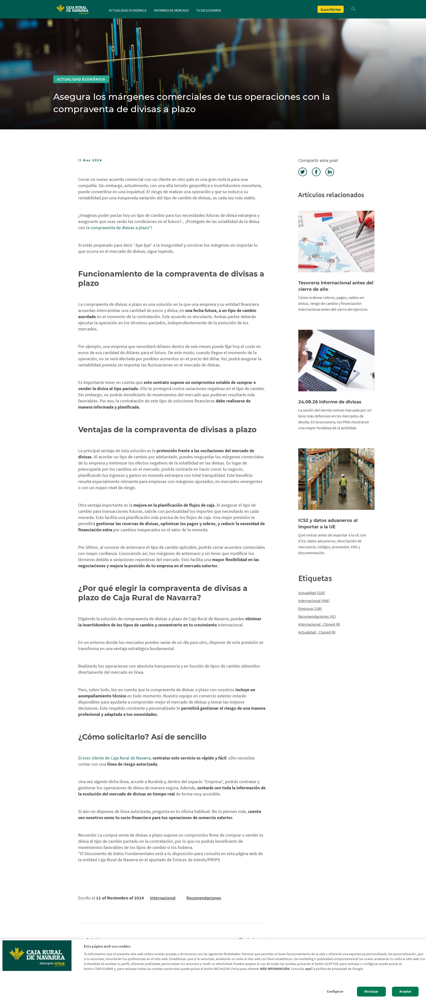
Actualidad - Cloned (317, 632)
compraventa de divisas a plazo (119, 227)
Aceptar (405, 991)
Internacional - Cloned (319, 624)
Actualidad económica (127, 10)
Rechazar (371, 991)
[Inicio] (73, 9)
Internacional (163, 898)
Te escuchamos (208, 10)
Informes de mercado (171, 10)
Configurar (335, 991)
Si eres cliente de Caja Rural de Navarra (114, 758)
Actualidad (311, 592)
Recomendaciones (203, 898)
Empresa (310, 608)
